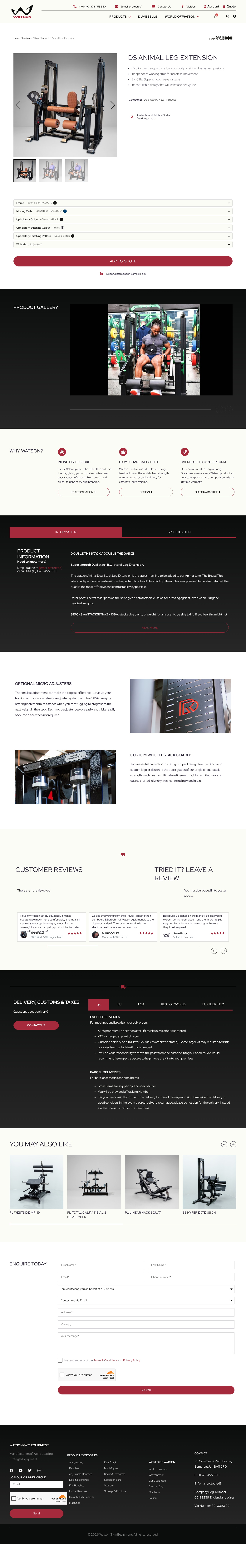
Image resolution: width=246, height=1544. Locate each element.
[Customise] (101, 273)
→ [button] (229, 409)
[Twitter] (30, 1470)
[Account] (205, 6)
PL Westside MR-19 (25, 1213)
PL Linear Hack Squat (143, 1213)
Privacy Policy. (132, 1360)
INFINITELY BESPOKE (74, 462)
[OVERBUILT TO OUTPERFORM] (185, 452)
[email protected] (50, 568)
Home (16, 38)
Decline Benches (79, 1479)
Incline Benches (78, 1491)
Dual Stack (40, 38)
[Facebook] (11, 1470)
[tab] (66, 532)
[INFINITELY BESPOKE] (62, 452)
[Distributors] (234, 16)
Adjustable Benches (80, 1474)
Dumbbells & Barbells (81, 1497)
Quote (231, 6)
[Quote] (224, 6)
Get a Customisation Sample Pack (126, 273)
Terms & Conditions (106, 1360)
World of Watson (158, 1469)
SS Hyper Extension (199, 1213)
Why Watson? (156, 1475)
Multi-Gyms (111, 1468)
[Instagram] (39, 1470)
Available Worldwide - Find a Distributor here (153, 116)
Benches (74, 1468)
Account (213, 6)
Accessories (76, 1462)
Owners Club (156, 1486)
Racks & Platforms (114, 1474)
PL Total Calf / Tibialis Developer (86, 1215)
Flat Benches (76, 1485)
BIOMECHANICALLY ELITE (139, 462)
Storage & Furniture (115, 1491)
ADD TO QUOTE (123, 261)
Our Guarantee (157, 1480)
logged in (207, 890)
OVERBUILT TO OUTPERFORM (203, 462)
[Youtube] (20, 1470)
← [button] (219, 409)
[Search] (227, 16)
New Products (167, 99)
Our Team (154, 1492)
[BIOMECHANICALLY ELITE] (123, 452)
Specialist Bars (112, 1479)
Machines (27, 38)
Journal (153, 1498)
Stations (109, 1485)
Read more (150, 627)
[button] (112, 105)
